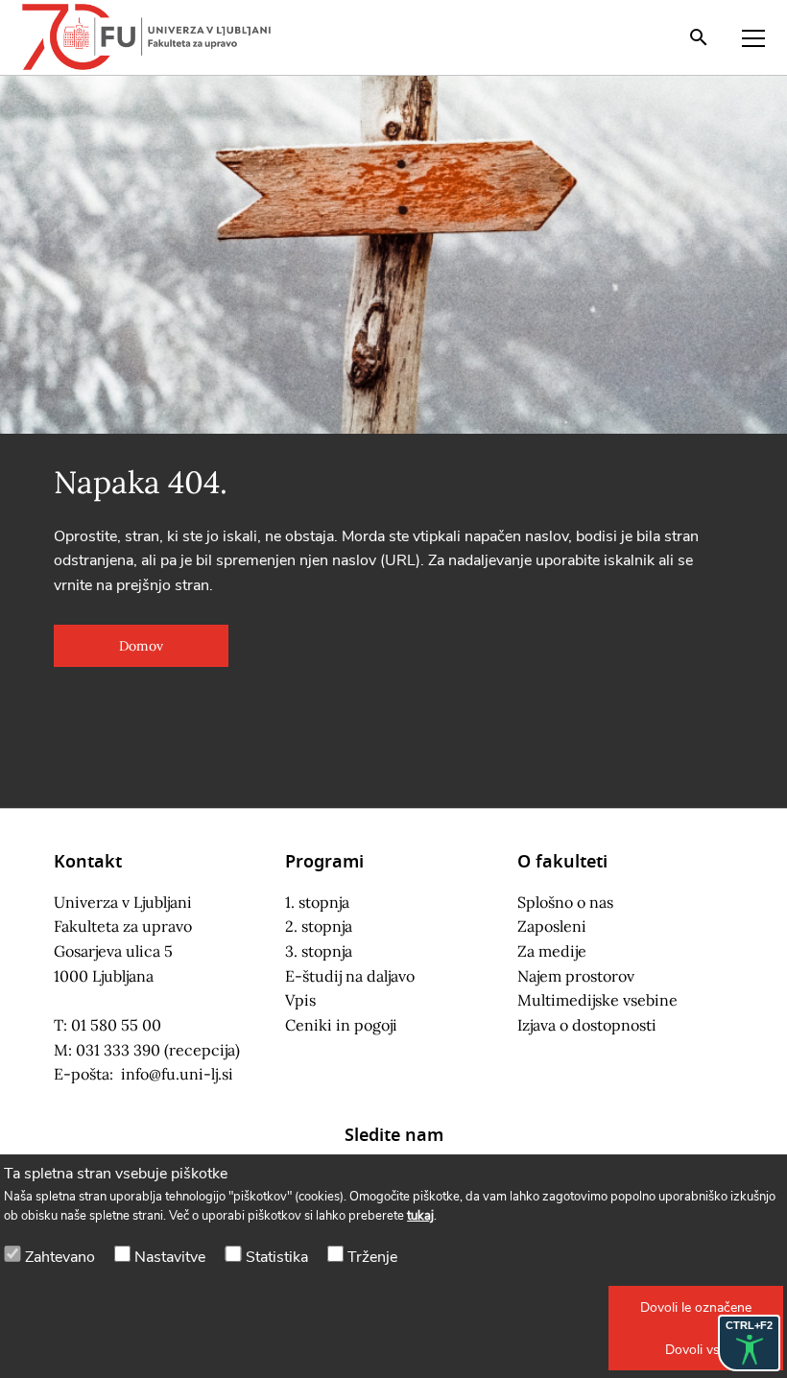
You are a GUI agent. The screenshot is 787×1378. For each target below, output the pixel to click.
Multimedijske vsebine (597, 1000)
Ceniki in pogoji (341, 1024)
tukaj (420, 1215)
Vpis (300, 1000)
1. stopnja (317, 902)
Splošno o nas (565, 902)
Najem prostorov (575, 976)
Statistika (277, 1257)
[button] (695, 1307)
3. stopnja (318, 951)
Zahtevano (60, 1257)
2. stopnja (318, 926)
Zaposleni (551, 926)
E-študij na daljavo (350, 976)
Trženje (372, 1257)
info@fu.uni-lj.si (177, 1073)
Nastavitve (169, 1257)
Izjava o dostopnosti (586, 1024)
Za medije (551, 951)
